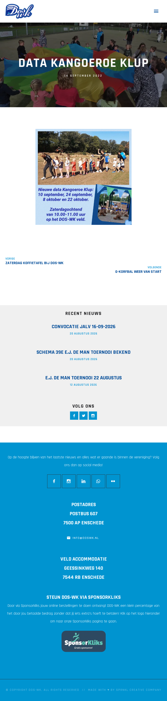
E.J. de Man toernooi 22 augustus (83, 378)
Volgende (155, 267)
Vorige (10, 259)
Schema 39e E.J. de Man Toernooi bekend (83, 352)
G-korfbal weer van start (138, 272)
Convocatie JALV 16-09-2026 (83, 326)
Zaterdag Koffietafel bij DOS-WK (34, 263)
